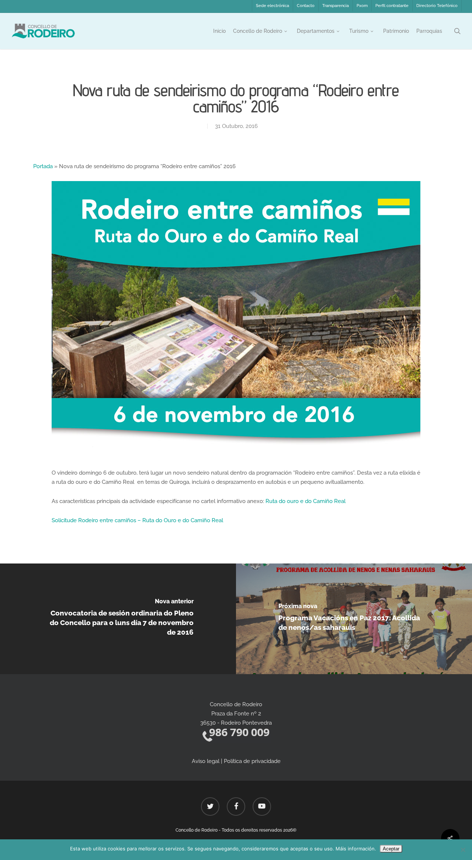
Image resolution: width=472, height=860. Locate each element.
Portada (43, 166)
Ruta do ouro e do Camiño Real (306, 501)
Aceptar (391, 849)
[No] (462, 849)
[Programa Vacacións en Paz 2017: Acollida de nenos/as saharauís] (354, 618)
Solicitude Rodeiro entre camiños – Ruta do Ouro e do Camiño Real (137, 520)
